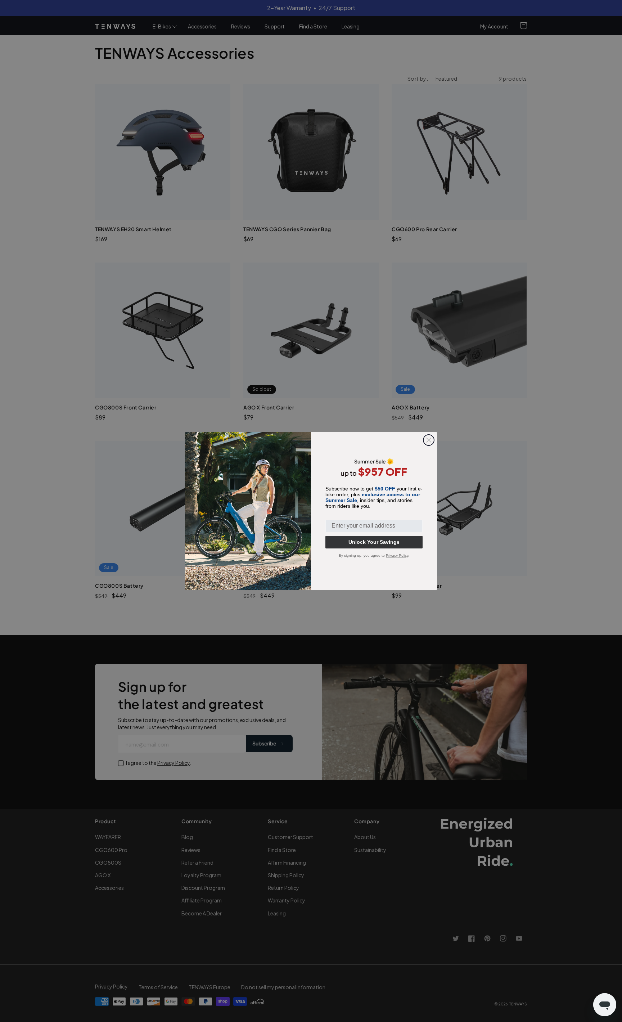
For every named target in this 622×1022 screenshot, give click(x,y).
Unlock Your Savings (374, 542)
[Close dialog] (428, 440)
